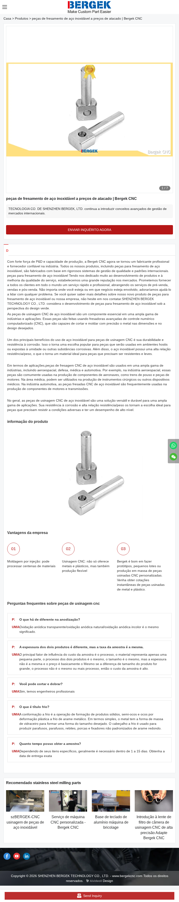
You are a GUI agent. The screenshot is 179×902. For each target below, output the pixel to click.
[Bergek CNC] (173, 445)
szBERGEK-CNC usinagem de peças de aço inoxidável (25, 822)
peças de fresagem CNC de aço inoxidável (76, 365)
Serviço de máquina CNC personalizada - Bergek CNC (68, 822)
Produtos (21, 18)
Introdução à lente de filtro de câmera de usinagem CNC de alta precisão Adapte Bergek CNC (154, 827)
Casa (7, 18)
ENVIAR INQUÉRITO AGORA (89, 230)
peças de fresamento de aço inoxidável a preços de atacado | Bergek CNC (87, 18)
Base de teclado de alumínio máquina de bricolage (111, 822)
